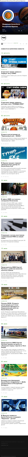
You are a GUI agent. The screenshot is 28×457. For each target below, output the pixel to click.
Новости (9, 43)
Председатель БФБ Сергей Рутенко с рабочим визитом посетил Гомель (11, 268)
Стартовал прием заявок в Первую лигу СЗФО (11, 72)
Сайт (19, 30)
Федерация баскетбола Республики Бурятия (11, 25)
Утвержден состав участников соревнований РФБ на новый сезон (12, 236)
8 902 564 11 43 (4, 445)
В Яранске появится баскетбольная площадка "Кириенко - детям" (11, 417)
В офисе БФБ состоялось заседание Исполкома (10, 200)
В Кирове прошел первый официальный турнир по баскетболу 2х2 (11, 164)
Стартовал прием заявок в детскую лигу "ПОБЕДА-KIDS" (12, 103)
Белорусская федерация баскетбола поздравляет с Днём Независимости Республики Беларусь (13, 383)
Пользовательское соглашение (8, 456)
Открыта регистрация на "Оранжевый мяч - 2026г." (11, 135)
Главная (3, 43)
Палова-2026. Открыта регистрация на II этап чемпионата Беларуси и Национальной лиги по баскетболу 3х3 (10, 306)
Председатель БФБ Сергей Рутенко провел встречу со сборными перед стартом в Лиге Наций (13, 345)
